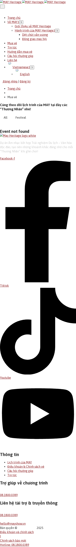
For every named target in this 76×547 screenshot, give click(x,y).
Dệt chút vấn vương (35, 34)
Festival (20, 117)
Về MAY (12, 22)
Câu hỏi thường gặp (20, 56)
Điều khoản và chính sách (17, 532)
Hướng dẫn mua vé (19, 51)
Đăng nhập (10, 81)
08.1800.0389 (9, 495)
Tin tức (12, 47)
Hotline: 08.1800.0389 (14, 544)
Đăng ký (25, 81)
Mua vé (12, 43)
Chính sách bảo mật (13, 540)
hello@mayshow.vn (13, 523)
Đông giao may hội (34, 39)
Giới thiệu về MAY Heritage (33, 26)
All (5, 117)
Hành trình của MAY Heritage (34, 30)
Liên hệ (12, 60)
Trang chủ (13, 17)
